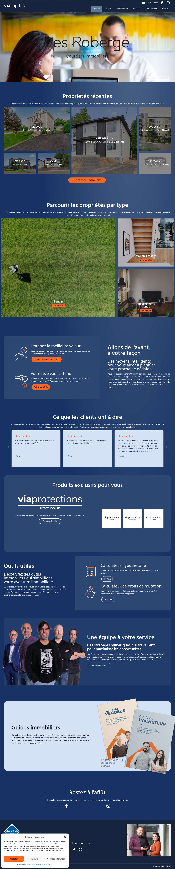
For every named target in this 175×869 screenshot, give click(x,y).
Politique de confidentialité (161, 866)
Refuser (34, 858)
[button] (65, 837)
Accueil (97, 9)
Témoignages (151, 9)
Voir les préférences (56, 858)
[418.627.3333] (143, 3)
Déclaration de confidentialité (41, 864)
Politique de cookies (23, 864)
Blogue (165, 9)
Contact (136, 9)
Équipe (108, 9)
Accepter (14, 858)
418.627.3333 (152, 3)
